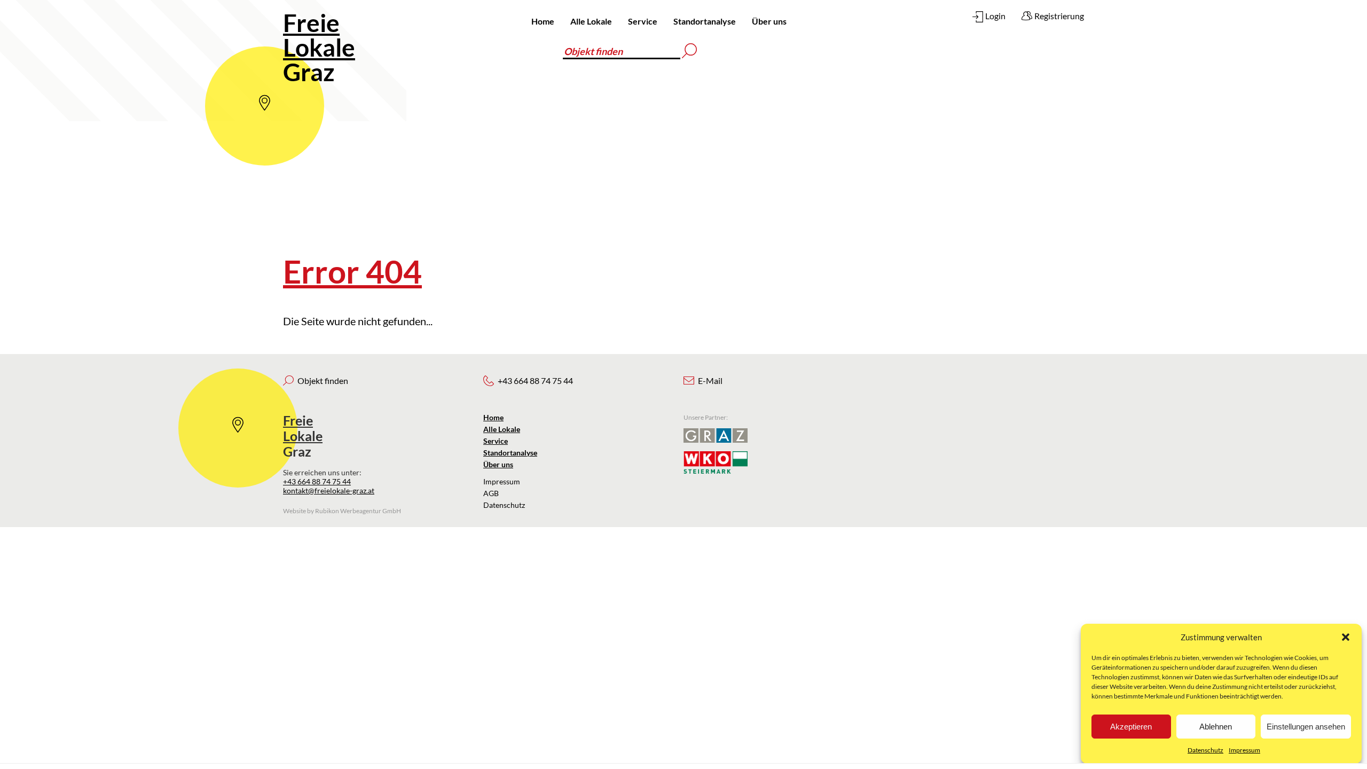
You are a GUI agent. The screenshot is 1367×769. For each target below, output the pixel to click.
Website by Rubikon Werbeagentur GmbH (342, 511)
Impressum (1244, 750)
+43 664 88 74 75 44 (317, 481)
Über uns (769, 21)
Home (542, 21)
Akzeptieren (1131, 726)
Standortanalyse (704, 21)
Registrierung (1059, 16)
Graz (319, 47)
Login (995, 16)
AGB (491, 493)
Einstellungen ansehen (1306, 726)
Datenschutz (1205, 750)
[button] (1345, 637)
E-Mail (710, 380)
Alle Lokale (591, 21)
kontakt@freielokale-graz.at (328, 490)
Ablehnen (1215, 726)
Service (642, 21)
